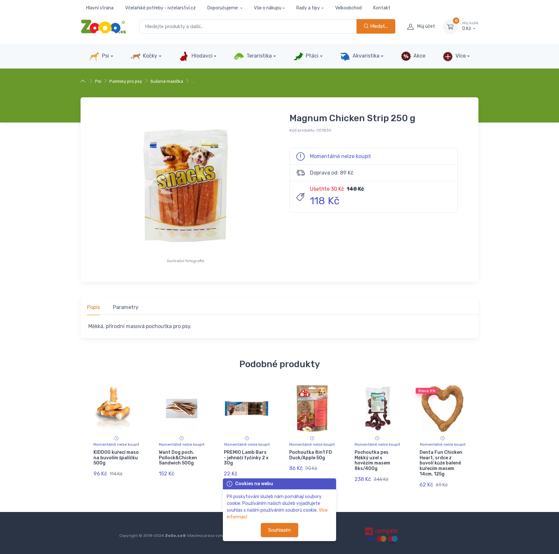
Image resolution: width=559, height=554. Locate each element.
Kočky (149, 56)
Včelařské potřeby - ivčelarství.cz (160, 8)
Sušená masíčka (166, 81)
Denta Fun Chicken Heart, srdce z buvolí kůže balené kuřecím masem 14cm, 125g (441, 463)
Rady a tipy (308, 8)
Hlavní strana (100, 8)
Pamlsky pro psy (125, 81)
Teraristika (258, 56)
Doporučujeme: (223, 8)
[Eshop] (84, 81)
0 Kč (470, 26)
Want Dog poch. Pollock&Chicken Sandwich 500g (178, 458)
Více (460, 56)
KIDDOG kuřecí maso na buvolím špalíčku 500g (116, 458)
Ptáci (311, 56)
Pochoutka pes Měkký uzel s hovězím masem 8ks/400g (372, 460)
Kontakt (381, 8)
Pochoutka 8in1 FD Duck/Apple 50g (310, 455)
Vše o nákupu (267, 8)
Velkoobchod (348, 8)
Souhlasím (279, 530)
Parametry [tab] (125, 307)
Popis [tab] (93, 307)
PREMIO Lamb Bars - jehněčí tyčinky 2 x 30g (246, 458)
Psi (105, 56)
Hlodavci (201, 56)
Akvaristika (365, 56)
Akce (418, 56)
